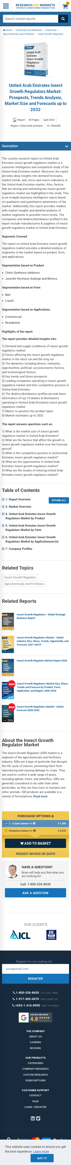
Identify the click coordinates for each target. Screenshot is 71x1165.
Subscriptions (35, 1080)
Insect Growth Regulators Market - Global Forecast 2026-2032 (40, 708)
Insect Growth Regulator (20, 577)
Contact (35, 1095)
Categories (35, 1063)
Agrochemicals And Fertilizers (24, 584)
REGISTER (35, 978)
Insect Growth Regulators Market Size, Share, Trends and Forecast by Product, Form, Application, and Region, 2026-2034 (42, 687)
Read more (40, 796)
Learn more (41, 1151)
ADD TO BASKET (35, 843)
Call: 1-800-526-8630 (35, 884)
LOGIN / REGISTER (35, 1107)
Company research (35, 1068)
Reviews (35, 1048)
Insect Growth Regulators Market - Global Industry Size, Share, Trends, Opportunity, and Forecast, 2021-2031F (42, 641)
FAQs (35, 1101)
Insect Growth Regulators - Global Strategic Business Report (41, 616)
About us (35, 1036)
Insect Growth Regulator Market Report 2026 (42, 660)
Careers (35, 1042)
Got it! (42, 1158)
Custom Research (35, 1074)
